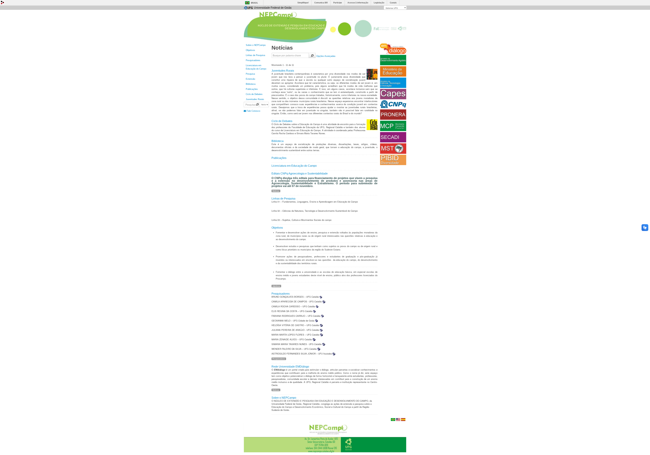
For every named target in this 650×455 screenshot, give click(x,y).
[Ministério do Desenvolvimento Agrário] (393, 60)
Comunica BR (321, 3)
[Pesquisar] (312, 55)
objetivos (276, 286)
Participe (337, 3)
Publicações (279, 157)
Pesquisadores (253, 60)
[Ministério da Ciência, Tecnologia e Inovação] (393, 82)
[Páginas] (325, 437)
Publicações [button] (252, 89)
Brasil (254, 2)
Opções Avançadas (325, 56)
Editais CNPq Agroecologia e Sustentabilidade (300, 173)
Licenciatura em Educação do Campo (256, 67)
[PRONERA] (393, 114)
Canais (393, 3)
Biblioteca (250, 84)
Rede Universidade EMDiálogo (290, 366)
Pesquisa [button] (250, 74)
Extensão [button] (250, 79)
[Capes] (393, 94)
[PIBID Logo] (393, 159)
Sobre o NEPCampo (256, 45)
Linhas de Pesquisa (255, 55)
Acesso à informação (358, 3)
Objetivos (250, 50)
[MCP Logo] (393, 125)
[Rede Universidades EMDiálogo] (393, 48)
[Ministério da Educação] (393, 71)
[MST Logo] (393, 148)
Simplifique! (303, 3)
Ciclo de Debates (254, 94)
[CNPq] (393, 104)
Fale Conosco (253, 111)
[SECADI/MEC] (393, 137)
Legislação (379, 3)
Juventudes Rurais (255, 99)
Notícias (276, 191)
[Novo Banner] (325, 26)
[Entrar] (2, 2)
